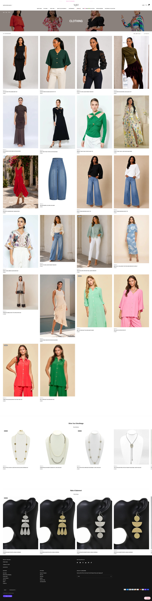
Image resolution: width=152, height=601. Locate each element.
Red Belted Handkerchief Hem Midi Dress (11, 211)
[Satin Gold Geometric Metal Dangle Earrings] (131, 522)
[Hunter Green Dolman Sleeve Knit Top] (57, 62)
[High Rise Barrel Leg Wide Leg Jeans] (57, 178)
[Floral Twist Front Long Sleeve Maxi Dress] (131, 121)
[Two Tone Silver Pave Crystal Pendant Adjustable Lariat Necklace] (131, 447)
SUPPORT (5, 570)
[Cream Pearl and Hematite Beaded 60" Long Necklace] (57, 447)
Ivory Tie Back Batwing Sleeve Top (121, 211)
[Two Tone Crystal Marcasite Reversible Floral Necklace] (94, 447)
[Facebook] (78, 562)
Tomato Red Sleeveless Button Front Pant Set (12, 399)
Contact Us (5, 583)
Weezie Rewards (99, 8)
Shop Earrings (76, 494)
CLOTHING (45, 8)
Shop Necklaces (76, 427)
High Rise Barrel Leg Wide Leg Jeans (47, 205)
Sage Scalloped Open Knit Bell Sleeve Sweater (86, 270)
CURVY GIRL (52, 8)
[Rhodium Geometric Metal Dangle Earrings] (20, 522)
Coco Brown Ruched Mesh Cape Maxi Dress (12, 151)
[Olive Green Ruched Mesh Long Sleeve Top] (131, 62)
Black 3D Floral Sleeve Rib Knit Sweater (85, 91)
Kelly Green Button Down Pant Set (47, 399)
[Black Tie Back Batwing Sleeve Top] (94, 181)
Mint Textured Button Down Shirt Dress (85, 330)
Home (3, 12)
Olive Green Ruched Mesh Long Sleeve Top (122, 91)
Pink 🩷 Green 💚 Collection (89, 8)
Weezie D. (4, 90)
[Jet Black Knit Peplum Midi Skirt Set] (20, 62)
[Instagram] (83, 562)
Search (4, 581)
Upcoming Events (43, 581)
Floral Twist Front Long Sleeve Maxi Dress (123, 151)
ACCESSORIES (71, 8)
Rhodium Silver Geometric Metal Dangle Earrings (87, 552)
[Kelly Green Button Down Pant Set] (57, 370)
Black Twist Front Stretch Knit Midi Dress (48, 151)
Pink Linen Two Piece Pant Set (120, 330)
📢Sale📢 (79, 8)
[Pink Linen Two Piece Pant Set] (131, 300)
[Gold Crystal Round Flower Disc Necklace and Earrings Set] (20, 447)
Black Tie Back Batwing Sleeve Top (84, 211)
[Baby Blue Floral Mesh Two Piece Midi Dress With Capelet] (131, 239)
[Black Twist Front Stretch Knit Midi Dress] (57, 122)
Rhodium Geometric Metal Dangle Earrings (12, 552)
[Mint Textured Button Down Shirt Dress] (94, 300)
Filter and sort (7, 33)
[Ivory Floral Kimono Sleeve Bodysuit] (20, 241)
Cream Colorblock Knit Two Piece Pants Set (12, 312)
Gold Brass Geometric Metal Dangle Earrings (49, 552)
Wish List (41, 574)
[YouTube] (86, 562)
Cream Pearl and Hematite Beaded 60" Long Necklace (50, 467)
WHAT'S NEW (39, 8)
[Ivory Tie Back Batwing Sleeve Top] (131, 181)
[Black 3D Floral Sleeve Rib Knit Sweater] (94, 62)
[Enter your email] (111, 576)
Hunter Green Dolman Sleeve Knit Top (48, 91)
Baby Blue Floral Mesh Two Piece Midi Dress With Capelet (125, 266)
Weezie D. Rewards (43, 573)
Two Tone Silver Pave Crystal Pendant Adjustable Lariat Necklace (127, 467)
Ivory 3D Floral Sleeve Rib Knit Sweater (48, 265)
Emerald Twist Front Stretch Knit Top (85, 151)
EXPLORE (42, 570)
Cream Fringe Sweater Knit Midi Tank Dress (49, 340)
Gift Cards (41, 576)
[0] (148, 5)
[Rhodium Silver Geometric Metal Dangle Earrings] (94, 522)
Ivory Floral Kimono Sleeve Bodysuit (10, 270)
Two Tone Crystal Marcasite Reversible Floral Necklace (89, 467)
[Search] (146, 5)
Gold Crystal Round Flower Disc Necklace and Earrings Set (15, 467)
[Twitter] (81, 562)
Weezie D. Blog (42, 579)
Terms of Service (5, 578)
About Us (4, 579)
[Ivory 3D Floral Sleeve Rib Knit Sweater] (57, 238)
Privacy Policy (5, 576)
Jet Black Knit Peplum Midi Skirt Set (10, 91)
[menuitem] (39, 8)
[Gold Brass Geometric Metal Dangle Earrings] (57, 522)
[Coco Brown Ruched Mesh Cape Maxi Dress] (20, 121)
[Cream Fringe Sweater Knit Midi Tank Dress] (57, 305)
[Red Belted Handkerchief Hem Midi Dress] (20, 181)
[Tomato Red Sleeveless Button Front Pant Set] (20, 370)
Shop (6, 12)
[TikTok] (92, 562)
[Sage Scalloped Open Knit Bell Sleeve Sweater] (94, 241)
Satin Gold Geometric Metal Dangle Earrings (123, 552)
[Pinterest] (89, 562)
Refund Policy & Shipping (7, 574)
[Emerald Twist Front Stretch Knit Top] (94, 121)
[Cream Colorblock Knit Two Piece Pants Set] (20, 292)
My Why (41, 578)
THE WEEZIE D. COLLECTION (110, 8)
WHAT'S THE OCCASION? (61, 8)
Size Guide (5, 573)
